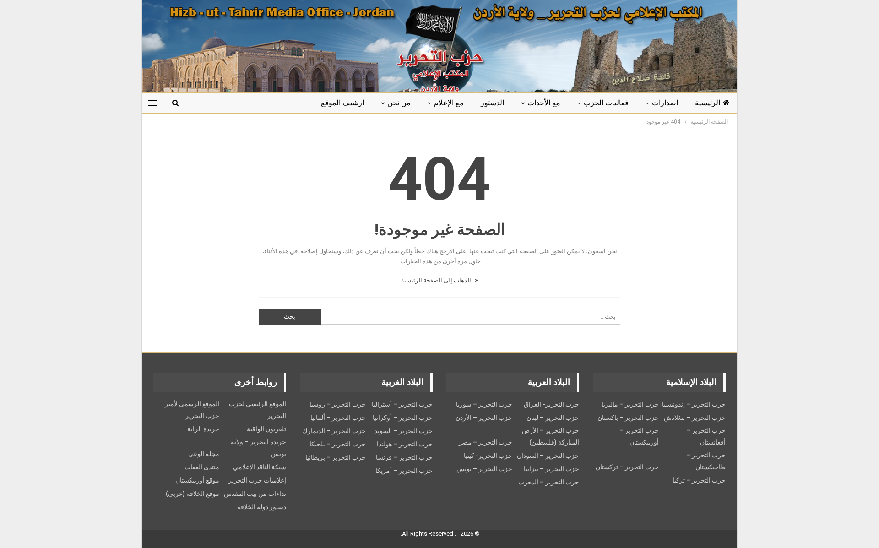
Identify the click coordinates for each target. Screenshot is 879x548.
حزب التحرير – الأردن (484, 417)
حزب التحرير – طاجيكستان (706, 461)
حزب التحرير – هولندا (405, 444)
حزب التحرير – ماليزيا (630, 404)
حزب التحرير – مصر (485, 442)
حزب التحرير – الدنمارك (334, 430)
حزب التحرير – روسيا (337, 404)
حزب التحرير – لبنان (552, 417)
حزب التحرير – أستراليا (402, 404)
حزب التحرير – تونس (484, 468)
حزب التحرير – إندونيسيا (694, 404)
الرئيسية (707, 102)
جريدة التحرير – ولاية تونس (258, 447)
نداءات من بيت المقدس (255, 493)
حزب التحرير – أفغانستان (706, 436)
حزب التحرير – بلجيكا (337, 444)
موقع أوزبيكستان (197, 480)
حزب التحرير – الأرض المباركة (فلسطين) (550, 436)
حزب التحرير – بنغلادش (695, 417)
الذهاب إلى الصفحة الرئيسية (436, 280)
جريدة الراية (203, 429)
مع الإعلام (449, 102)
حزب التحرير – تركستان (627, 467)
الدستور (492, 102)
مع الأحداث (543, 102)
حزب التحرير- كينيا (488, 455)
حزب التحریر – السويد (403, 430)
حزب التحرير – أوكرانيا (403, 417)
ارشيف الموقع (342, 102)
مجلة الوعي (203, 453)
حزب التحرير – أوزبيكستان (639, 436)
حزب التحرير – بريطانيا (335, 457)
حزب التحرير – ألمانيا (338, 417)
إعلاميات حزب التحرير (257, 480)
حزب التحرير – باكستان (628, 417)
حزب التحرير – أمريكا (404, 470)
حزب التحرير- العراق (551, 404)
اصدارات (665, 102)
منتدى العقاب (201, 467)
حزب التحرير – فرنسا (404, 457)
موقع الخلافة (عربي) (192, 493)
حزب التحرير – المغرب (548, 482)
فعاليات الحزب (606, 102)
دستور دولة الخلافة (261, 506)
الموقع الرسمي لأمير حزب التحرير (192, 409)
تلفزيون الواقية (266, 429)
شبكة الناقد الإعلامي (259, 467)
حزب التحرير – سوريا (484, 404)
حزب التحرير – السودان (548, 455)
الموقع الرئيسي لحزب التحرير (257, 409)
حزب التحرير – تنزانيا (551, 468)
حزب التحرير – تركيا (699, 480)
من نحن (399, 102)
